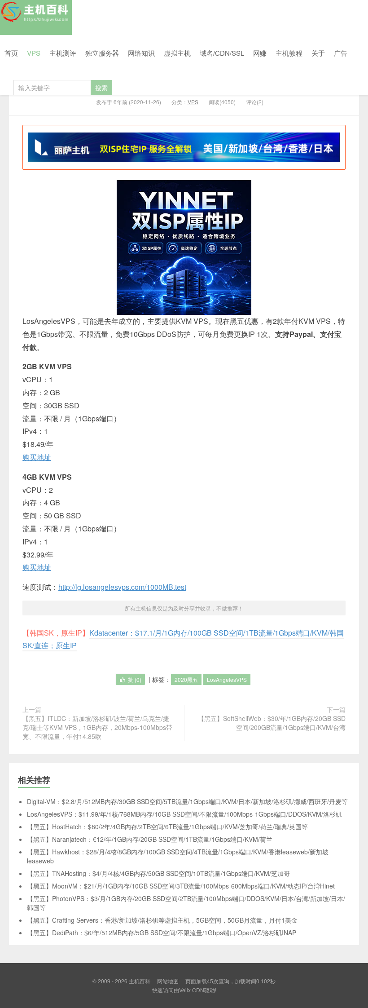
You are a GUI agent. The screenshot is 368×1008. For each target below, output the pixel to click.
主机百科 (36, 17)
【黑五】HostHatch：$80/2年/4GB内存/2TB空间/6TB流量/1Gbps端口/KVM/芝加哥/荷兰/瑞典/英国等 (167, 826)
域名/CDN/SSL (222, 52)
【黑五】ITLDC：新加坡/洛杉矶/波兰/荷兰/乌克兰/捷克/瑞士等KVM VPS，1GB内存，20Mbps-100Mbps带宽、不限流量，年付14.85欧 (97, 727)
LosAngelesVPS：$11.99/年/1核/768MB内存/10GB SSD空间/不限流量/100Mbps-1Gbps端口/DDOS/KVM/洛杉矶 (184, 813)
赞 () (134, 679)
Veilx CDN (191, 990)
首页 (11, 52)
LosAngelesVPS (227, 679)
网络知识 (141, 52)
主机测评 (62, 52)
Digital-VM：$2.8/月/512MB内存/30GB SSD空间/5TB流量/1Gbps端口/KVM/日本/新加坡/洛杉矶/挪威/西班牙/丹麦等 (187, 801)
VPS (33, 52)
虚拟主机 (177, 52)
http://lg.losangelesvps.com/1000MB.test (122, 587)
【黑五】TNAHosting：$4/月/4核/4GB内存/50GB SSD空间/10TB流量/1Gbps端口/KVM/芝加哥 (158, 873)
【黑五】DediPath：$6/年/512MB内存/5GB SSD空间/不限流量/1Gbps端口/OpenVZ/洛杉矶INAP (161, 932)
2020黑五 (186, 679)
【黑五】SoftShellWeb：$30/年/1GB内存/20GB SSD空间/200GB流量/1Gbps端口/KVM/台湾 (272, 723)
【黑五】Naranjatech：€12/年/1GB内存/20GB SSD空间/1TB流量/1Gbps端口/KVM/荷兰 (149, 839)
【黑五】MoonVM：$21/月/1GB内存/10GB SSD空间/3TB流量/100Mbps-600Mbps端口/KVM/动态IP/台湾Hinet (181, 885)
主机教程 (289, 52)
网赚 (260, 52)
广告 (340, 52)
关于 (318, 52)
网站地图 (168, 981)
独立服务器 (102, 52)
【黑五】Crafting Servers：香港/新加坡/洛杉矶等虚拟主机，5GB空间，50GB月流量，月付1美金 (162, 919)
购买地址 (36, 457)
